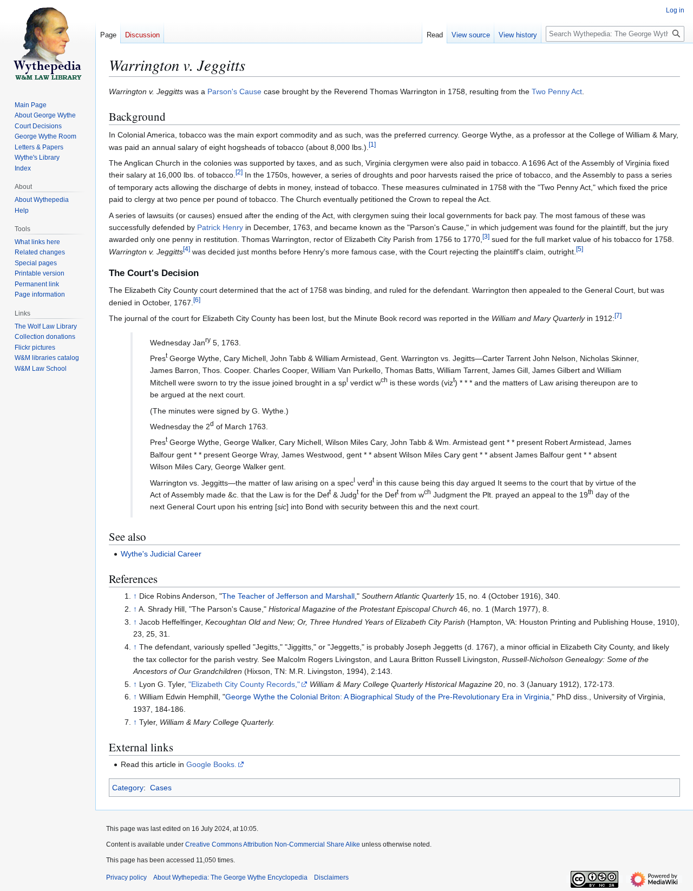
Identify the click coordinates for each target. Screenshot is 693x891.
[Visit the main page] (47, 43)
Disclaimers (331, 877)
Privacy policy (126, 877)
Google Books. (211, 764)
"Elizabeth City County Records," (244, 684)
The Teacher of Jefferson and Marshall (288, 596)
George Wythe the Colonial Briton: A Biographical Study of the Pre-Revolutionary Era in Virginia (387, 696)
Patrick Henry (220, 227)
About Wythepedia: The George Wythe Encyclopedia (230, 877)
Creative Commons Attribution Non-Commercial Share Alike (272, 844)
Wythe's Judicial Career (161, 553)
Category (127, 787)
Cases (161, 787)
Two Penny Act (557, 91)
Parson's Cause (234, 91)
